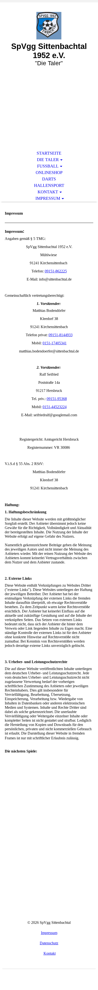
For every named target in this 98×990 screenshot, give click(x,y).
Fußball (48, 166)
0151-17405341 (55, 343)
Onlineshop (49, 172)
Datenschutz (49, 943)
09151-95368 (57, 399)
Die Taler (48, 159)
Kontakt (48, 191)
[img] (49, 25)
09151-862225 (56, 271)
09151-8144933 (61, 335)
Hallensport (49, 185)
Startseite (49, 153)
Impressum (47, 198)
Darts (49, 179)
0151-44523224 (55, 407)
